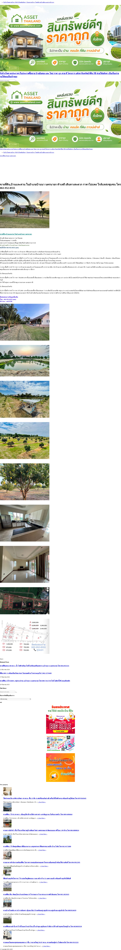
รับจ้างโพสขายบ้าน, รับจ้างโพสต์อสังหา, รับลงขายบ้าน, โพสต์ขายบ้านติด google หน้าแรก (28, 2)
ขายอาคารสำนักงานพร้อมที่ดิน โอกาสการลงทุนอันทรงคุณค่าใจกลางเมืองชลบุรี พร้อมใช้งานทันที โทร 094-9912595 (41, 862)
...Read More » (42, 802)
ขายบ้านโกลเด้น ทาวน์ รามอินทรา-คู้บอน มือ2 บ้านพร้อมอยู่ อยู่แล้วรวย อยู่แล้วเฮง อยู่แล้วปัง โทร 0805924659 (39, 910)
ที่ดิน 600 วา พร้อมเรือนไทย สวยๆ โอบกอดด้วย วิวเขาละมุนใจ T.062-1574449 (26, 673)
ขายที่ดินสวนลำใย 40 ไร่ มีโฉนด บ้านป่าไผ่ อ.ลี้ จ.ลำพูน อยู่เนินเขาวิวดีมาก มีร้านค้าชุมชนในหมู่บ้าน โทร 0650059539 (42, 926)
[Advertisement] (60, 169)
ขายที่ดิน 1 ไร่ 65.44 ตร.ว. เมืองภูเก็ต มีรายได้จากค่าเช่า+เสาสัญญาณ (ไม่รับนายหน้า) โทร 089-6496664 (37, 814)
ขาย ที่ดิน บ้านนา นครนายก (8, 156)
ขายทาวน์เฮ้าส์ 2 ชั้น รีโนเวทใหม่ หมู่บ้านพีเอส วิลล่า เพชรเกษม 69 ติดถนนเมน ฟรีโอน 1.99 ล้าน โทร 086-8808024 (41, 830)
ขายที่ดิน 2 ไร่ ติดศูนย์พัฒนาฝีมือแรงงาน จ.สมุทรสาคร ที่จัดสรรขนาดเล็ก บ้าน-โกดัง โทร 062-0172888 (37, 846)
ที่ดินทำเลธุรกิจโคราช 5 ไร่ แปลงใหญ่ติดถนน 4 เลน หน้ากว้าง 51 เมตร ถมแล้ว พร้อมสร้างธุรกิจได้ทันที (37, 878)
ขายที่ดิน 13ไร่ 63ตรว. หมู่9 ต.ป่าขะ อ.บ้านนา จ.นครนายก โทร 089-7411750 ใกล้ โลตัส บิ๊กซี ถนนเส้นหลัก (35, 681)
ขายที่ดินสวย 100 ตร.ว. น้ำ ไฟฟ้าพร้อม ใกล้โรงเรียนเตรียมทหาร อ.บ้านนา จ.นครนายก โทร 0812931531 (34, 666)
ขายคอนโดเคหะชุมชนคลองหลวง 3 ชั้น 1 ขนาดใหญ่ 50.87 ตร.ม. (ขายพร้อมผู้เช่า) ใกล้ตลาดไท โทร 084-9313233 (40, 942)
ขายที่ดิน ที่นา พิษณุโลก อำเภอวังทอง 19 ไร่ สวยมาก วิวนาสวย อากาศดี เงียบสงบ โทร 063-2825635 (36, 894)
